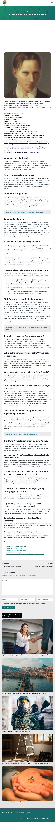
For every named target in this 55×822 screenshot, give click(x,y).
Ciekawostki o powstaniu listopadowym (17, 546)
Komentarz (6, 580)
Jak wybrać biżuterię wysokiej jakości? (13, 801)
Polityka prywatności (27, 818)
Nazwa (4, 599)
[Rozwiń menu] (52, 3)
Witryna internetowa (44, 599)
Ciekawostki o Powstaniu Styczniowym (17, 550)
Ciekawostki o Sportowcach (35, 11)
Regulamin (50, 818)
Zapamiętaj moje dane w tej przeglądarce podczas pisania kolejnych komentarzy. (24, 603)
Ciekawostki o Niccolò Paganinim (11, 565)
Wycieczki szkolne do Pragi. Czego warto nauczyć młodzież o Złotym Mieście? (24, 693)
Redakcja (42, 818)
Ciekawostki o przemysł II (13, 552)
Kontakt (36, 818)
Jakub (15, 11)
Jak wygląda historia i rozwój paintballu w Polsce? (16, 731)
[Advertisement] (27, 36)
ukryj (22, 113)
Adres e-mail (24, 599)
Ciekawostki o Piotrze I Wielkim (15, 548)
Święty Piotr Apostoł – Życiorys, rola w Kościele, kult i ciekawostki (25, 554)
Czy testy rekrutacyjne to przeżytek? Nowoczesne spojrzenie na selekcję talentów (25, 655)
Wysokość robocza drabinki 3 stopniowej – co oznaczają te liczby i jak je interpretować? (27, 763)
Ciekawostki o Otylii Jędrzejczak (44, 565)
